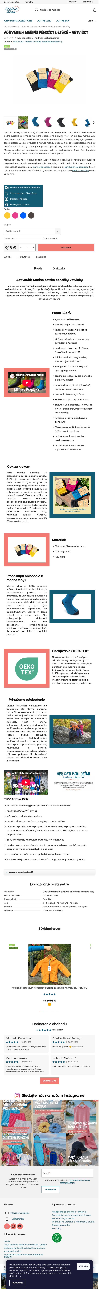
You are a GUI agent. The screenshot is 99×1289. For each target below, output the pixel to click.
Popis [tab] (38, 268)
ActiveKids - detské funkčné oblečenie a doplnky (38, 41)
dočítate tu (15, 1276)
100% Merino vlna (12, 1251)
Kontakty (29, 2)
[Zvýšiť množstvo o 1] (33, 247)
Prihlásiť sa (50, 1189)
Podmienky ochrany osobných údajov (71, 1215)
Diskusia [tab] (58, 268)
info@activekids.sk (19, 1213)
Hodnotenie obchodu (49, 1024)
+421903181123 (17, 1219)
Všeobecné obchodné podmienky (69, 1212)
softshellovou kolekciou (77, 167)
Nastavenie (17, 1282)
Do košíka (66, 247)
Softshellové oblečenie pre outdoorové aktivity (23, 1256)
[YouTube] (20, 1226)
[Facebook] (7, 1226)
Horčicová (49, 1004)
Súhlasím (83, 1266)
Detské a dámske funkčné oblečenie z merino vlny (68, 891)
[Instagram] (13, 1226)
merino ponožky (80, 170)
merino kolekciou (41, 167)
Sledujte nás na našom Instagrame (53, 1095)
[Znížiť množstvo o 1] (21, 247)
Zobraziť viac (49, 1080)
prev (6, 977)
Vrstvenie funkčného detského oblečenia (25, 1248)
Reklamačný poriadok (63, 1218)
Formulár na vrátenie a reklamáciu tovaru (73, 1222)
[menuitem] (18, 20)
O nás (7, 1241)
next (93, 977)
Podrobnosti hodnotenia (47, 38)
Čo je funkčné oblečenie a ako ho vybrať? (25, 1245)
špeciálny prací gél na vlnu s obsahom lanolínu (45, 805)
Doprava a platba (11, 2)
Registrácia (88, 2)
